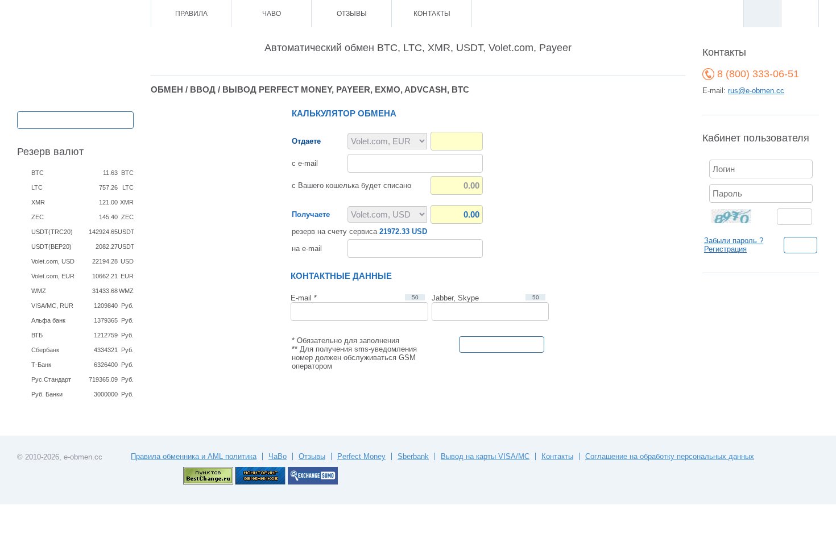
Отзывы (352, 14)
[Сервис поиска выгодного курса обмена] (313, 482)
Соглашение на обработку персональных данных (669, 456)
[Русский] (762, 13)
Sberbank (413, 456)
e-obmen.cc (83, 457)
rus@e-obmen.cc (756, 90)
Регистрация (725, 249)
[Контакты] (78, 13)
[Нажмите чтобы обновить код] (738, 215)
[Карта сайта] (93, 13)
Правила (191, 14)
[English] (799, 13)
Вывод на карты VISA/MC (485, 456)
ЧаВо (271, 14)
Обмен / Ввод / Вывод (75, 119)
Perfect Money (361, 456)
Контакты (431, 14)
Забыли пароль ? (733, 240)
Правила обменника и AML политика (193, 456)
